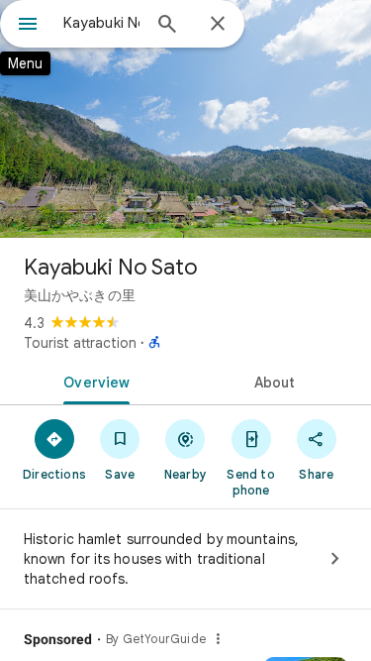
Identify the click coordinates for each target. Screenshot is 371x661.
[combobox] (101, 23)
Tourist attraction (80, 343)
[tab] (93, 380)
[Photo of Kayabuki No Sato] (185, 119)
